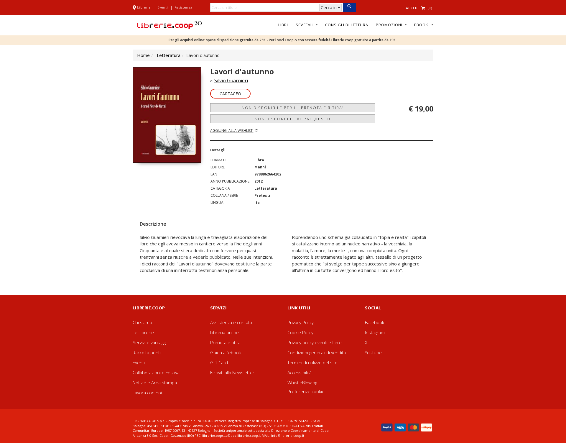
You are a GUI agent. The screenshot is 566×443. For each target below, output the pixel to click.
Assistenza (183, 7)
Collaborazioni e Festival (156, 372)
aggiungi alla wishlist (232, 130)
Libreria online (224, 332)
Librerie (144, 7)
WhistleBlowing (302, 382)
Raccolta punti (147, 352)
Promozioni (390, 24)
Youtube (373, 352)
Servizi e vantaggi (150, 342)
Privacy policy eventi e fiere (314, 342)
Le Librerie (143, 332)
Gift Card (219, 362)
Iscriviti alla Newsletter (232, 372)
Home (143, 55)
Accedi (412, 8)
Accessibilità (299, 372)
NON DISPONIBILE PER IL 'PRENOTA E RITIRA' (293, 107)
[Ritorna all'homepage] (169, 24)
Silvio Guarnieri (231, 80)
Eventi (162, 7)
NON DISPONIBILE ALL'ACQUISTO (292, 119)
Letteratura (168, 55)
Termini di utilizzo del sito (312, 362)
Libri (283, 24)
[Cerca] (349, 7)
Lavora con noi (147, 393)
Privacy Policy (300, 322)
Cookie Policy (300, 332)
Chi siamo (142, 322)
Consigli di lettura (346, 24)
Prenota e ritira (225, 342)
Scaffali (305, 24)
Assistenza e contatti (231, 322)
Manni (260, 167)
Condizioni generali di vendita (316, 352)
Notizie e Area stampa (155, 382)
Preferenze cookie (306, 391)
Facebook (374, 322)
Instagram (375, 332)
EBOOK (422, 24)
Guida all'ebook (225, 352)
